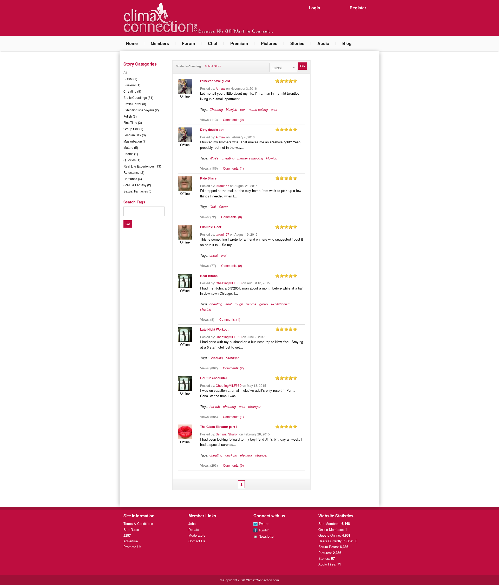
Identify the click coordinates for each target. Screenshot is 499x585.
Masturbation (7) (135, 141)
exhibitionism (281, 303)
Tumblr (263, 530)
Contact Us (196, 540)
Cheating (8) (132, 91)
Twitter (263, 523)
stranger (254, 406)
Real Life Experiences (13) (142, 166)
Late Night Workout (214, 329)
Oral (212, 206)
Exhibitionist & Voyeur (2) (141, 110)
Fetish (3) (130, 116)
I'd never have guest (215, 81)
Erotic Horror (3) (134, 103)
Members (160, 43)
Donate (193, 529)
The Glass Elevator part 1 (219, 426)
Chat (212, 43)
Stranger (232, 357)
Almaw (220, 88)
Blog (347, 43)
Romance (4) (132, 178)
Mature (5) (130, 147)
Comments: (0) (233, 119)
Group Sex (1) (133, 128)
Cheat (223, 206)
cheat (213, 255)
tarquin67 (222, 185)
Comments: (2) (233, 368)
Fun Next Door (210, 226)
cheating (228, 158)
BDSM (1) (130, 78)
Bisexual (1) (131, 85)
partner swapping (250, 158)
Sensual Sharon (227, 434)
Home (132, 43)
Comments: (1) (233, 168)
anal (274, 109)
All (125, 72)
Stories (297, 43)
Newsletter (266, 536)
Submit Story (213, 66)
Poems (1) (130, 153)
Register (358, 8)
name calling (258, 109)
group (263, 303)
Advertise (130, 540)
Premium (239, 43)
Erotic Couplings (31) (138, 97)
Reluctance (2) (133, 172)
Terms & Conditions (138, 523)
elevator (246, 455)
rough (239, 303)
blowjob (231, 109)
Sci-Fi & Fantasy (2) (137, 185)
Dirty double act (212, 129)
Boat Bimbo (209, 275)
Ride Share (208, 178)
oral (223, 255)
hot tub (214, 406)
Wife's (214, 158)
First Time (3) (132, 122)
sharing (205, 309)
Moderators (196, 535)
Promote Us (132, 546)
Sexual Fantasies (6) (138, 191)
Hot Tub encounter (213, 378)
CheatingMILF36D (229, 283)
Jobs (192, 523)
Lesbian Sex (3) (134, 135)
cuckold (231, 455)
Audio (323, 43)
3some (251, 303)
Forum (188, 43)
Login (314, 8)
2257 (127, 535)
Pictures (269, 43)
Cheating (216, 109)
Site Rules (131, 529)
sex (243, 109)
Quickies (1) (131, 160)
